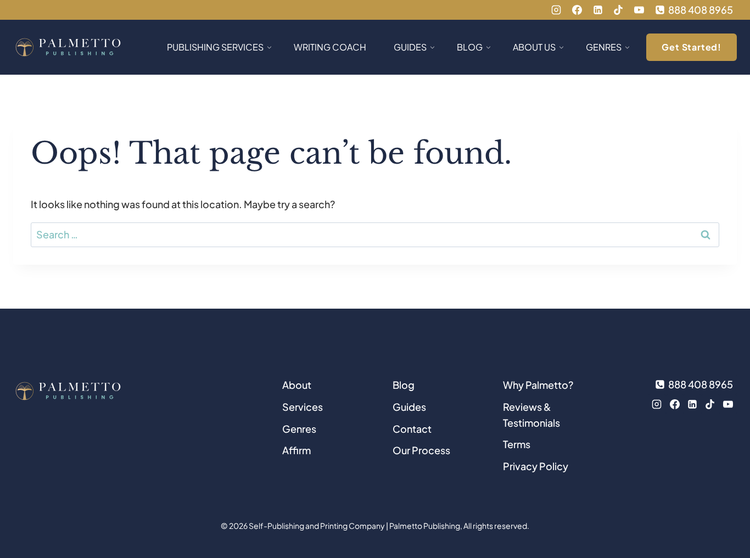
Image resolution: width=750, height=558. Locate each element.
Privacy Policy (535, 466)
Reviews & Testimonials (531, 414)
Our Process (421, 450)
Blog (404, 384)
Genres (299, 428)
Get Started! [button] (691, 47)
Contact (412, 428)
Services (302, 406)
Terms (516, 444)
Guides (409, 406)
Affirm (296, 450)
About (296, 384)
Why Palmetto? (538, 384)
